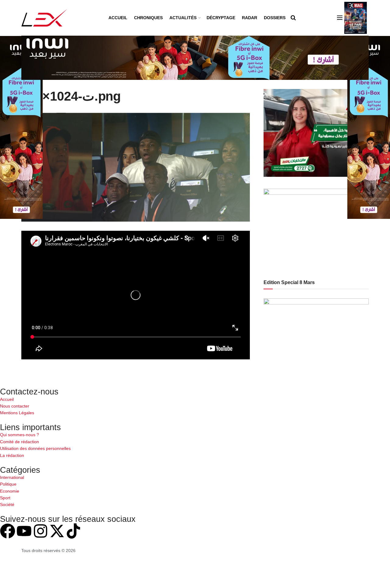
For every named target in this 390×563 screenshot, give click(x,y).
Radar (249, 17)
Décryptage (221, 17)
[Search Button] (293, 17)
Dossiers (274, 17)
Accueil (117, 17)
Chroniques (148, 17)
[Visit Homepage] (44, 18)
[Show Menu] (339, 18)
